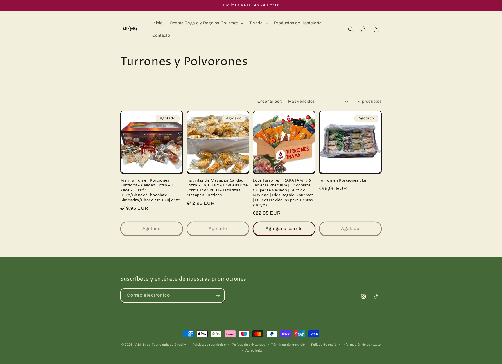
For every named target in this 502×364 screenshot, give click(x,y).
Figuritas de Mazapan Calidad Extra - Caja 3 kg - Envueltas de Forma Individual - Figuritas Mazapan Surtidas (217, 188)
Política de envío (324, 344)
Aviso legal (254, 350)
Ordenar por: (269, 101)
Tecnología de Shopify (169, 344)
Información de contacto (362, 344)
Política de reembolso (209, 344)
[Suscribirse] (217, 295)
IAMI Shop (142, 344)
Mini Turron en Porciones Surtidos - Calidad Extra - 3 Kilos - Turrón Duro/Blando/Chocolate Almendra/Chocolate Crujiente (150, 190)
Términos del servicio (288, 344)
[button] (206, 23)
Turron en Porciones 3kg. (343, 180)
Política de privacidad (248, 344)
